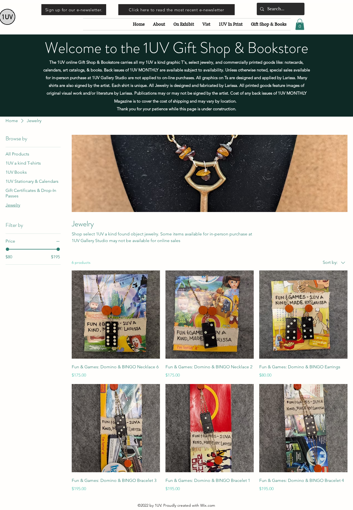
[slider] (7, 249)
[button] (299, 24)
